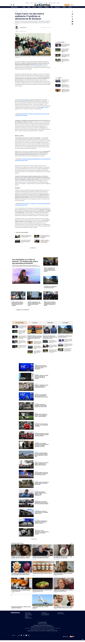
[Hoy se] (50, 265)
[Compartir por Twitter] (72, 14)
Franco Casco (44, 107)
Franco (37, 64)
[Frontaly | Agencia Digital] (71, 636)
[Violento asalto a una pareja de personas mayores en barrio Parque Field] (34, 484)
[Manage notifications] (82, 640)
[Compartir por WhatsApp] (72, 17)
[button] (11, 4)
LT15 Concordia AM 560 (45, 614)
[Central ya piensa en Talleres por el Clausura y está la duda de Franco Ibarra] (62, 60)
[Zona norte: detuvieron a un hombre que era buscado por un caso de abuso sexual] (62, 81)
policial (22, 100)
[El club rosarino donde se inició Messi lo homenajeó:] (18, 299)
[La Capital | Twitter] (21, 635)
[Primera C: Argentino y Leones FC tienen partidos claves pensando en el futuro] (34, 387)
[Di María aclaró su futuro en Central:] (34, 416)
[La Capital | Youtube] (26, 635)
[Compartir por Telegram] (72, 19)
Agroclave (26, 615)
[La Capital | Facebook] (19, 635)
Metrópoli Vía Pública (61, 613)
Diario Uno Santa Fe (28, 613)
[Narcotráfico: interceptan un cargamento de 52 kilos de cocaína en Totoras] (34, 523)
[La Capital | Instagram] (24, 635)
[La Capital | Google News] (29, 635)
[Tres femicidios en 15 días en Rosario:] (26, 273)
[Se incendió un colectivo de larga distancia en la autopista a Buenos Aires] (34, 513)
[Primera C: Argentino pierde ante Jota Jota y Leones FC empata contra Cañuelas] (34, 347)
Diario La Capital (27, 612)
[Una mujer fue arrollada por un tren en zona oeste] (50, 282)
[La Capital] (42, 5)
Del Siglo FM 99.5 (60, 612)
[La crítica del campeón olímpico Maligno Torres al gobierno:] (34, 493)
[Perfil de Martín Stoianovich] (16, 27)
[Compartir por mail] (72, 24)
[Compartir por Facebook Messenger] (72, 21)
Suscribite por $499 (67, 5)
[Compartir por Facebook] (72, 12)
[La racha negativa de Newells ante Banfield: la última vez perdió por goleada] (34, 352)
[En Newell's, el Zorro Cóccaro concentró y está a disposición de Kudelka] (34, 425)
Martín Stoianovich (23, 27)
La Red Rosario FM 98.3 (45, 613)
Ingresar (71, 4)
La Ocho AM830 (43, 612)
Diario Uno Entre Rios (28, 614)
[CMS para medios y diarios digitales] (65, 636)
